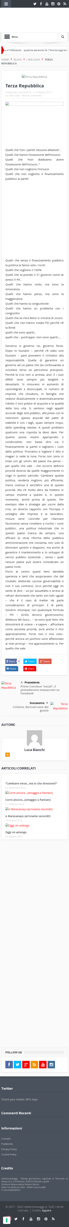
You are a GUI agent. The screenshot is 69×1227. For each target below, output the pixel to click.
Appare (46, 1210)
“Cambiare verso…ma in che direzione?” (31, 783)
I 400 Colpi (14, 95)
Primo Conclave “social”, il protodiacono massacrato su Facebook (40, 689)
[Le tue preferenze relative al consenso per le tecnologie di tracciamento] (6, 1220)
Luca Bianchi (24, 92)
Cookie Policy (8, 1154)
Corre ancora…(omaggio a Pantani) (28, 800)
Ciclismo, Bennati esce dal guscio (30, 708)
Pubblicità (7, 1144)
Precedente (32, 682)
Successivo (37, 703)
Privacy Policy (9, 1149)
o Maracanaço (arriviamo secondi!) (27, 816)
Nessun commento (31, 95)
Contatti (6, 1138)
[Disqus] (34, 894)
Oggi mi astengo (16, 832)
